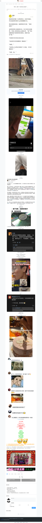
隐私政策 (21, 522)
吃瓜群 (19, 419)
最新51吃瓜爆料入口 (10, 489)
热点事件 (28, 9)
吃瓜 (18, 315)
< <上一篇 (8, 480)
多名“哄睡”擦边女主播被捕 (11, 479)
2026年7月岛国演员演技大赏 (11, 491)
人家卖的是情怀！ (32, 479)
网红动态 (30, 9)
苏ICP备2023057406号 (6, 519)
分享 (19, 477)
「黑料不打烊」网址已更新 (11, 490)
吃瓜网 (9, 9)
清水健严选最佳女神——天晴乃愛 (12, 487)
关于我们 (15, 522)
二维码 (22, 477)
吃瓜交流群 (20, 9)
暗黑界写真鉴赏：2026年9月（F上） (12, 488)
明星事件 (25, 9)
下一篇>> (34, 480)
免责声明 (24, 522)
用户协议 (27, 522)
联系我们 (18, 522)
